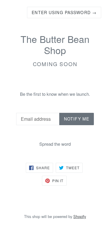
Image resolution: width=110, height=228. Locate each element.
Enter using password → (64, 12)
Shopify (79, 216)
